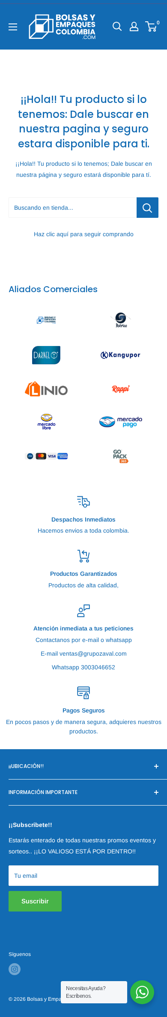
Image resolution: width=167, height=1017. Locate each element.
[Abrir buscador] (117, 26)
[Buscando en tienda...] (147, 207)
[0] (151, 26)
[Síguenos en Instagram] (15, 969)
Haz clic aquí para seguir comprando (84, 234)
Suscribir (35, 901)
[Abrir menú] (13, 26)
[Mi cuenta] (134, 26)
